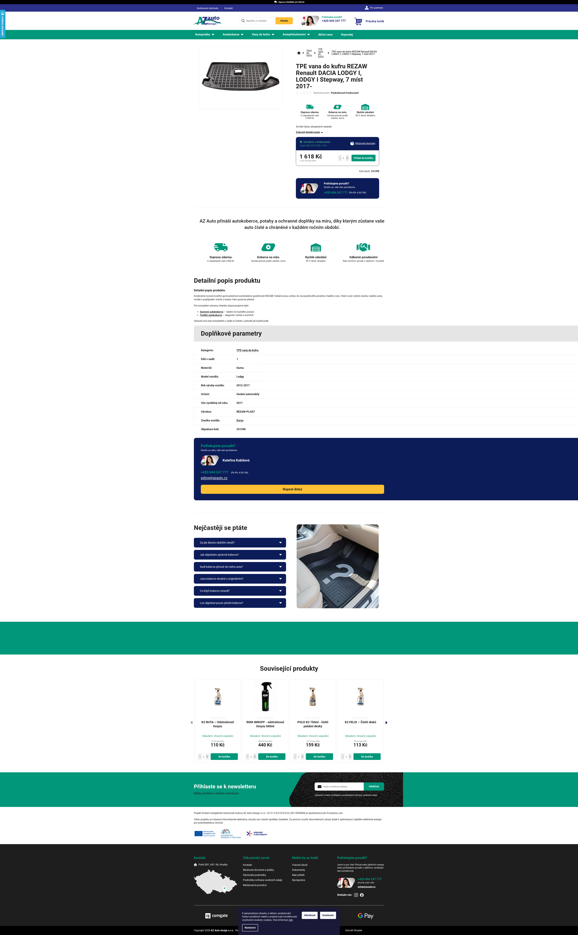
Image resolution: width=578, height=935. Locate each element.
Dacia (239, 420)
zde (291, 920)
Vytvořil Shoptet (353, 930)
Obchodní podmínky (254, 874)
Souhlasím (328, 915)
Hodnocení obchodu (207, 8)
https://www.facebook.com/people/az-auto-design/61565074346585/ (362, 895)
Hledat (284, 20)
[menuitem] (205, 34)
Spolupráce (298, 879)
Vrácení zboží (299, 864)
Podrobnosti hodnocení (345, 92)
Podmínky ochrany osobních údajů (262, 879)
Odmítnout (309, 915)
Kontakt (228, 8)
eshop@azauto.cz (214, 478)
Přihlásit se (374, 786)
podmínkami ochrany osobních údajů (360, 795)
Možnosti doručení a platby (258, 869)
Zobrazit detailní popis (308, 132)
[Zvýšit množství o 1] (347, 158)
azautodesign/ (356, 895)
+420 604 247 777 (336, 192)
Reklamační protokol (255, 885)
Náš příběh (298, 874)
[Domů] (299, 53)
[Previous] (191, 722)
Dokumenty (298, 869)
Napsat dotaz (292, 489)
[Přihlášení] (374, 8)
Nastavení (250, 927)
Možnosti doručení (365, 143)
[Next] (386, 722)
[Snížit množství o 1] (340, 158)
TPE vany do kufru (247, 350)
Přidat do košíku (363, 158)
